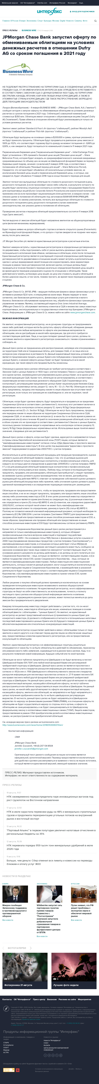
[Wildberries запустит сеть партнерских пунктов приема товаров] (49, 902)
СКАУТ (6, 1048)
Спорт (40, 21)
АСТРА (6, 1052)
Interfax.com (42, 3)
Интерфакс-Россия (57, 3)
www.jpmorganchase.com (82, 312)
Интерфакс (49, 11)
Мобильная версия (10, 3)
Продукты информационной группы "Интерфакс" (41, 1032)
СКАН (46, 1043)
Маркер (6, 1050)
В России (14, 21)
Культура (47, 21)
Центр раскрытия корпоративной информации (56, 1049)
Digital (62, 21)
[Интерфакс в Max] (61, 1055)
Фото (85, 21)
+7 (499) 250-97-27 (17, 1025)
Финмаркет (72, 3)
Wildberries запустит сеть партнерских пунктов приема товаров (49, 919)
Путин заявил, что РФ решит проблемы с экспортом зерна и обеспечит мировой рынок (82, 911)
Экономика (31, 21)
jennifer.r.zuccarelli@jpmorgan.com (31, 749)
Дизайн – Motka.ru (75, 1069)
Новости (70, 21)
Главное (6, 21)
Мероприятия (84, 999)
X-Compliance (8, 1045)
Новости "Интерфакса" (52, 1040)
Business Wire (29, 30)
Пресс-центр (39, 999)
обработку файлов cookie (31, 1019)
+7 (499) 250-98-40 (73, 1023)
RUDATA (47, 1045)
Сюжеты (78, 21)
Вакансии (52, 999)
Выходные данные (42, 1071)
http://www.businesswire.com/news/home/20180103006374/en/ (32, 725)
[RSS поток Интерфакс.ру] (57, 1055)
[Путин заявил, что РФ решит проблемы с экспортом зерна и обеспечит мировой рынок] (84, 902)
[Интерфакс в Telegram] (49, 1055)
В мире (22, 21)
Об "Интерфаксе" (27, 3)
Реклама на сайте (67, 999)
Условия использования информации (49, 1069)
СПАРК (6, 1043)
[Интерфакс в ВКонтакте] (53, 1055)
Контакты (7, 999)
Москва (55, 21)
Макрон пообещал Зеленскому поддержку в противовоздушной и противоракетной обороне (14, 911)
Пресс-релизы (9, 30)
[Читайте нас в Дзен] (45, 1055)
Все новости (7, 920)
